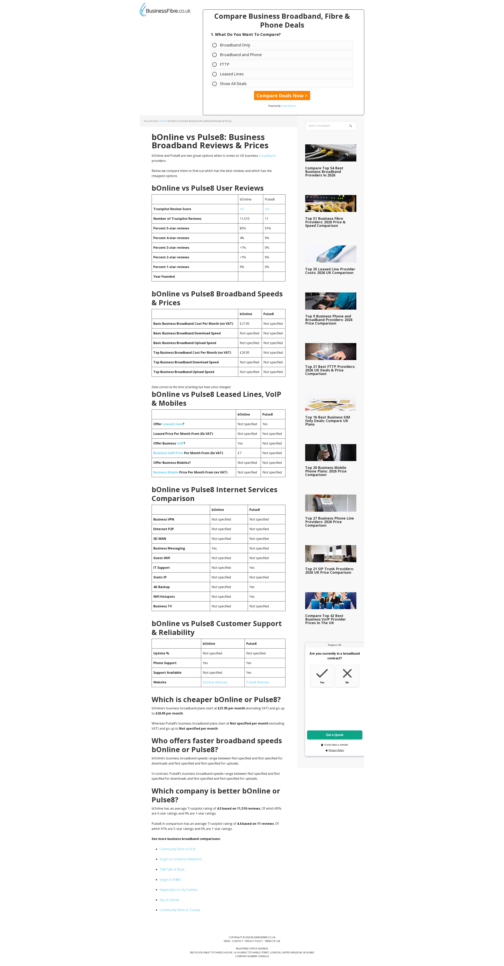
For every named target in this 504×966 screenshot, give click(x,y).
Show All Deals (233, 83)
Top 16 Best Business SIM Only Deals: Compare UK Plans (327, 421)
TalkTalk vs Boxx (171, 869)
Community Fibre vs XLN (177, 849)
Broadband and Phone (241, 54)
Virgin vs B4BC (170, 879)
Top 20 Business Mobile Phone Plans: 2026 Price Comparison (325, 471)
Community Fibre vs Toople (179, 910)
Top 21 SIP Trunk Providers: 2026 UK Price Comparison (329, 570)
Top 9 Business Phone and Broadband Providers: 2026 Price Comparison (328, 320)
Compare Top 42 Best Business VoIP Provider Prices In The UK (325, 619)
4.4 (267, 209)
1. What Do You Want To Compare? (246, 34)
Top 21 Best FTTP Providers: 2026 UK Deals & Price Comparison (330, 370)
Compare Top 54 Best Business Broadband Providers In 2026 (324, 171)
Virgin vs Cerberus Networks (180, 859)
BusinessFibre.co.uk (165, 10)
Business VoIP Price (168, 453)
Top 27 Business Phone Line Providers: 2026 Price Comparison (329, 522)
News (227, 941)
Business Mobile (166, 472)
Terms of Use (272, 941)
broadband (267, 155)
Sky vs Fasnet (169, 900)
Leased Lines (232, 74)
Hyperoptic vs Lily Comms (178, 889)
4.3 (242, 209)
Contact (237, 941)
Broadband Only (235, 45)
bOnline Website (215, 682)
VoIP (180, 443)
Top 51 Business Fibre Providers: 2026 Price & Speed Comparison (325, 222)
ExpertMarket (288, 106)
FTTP (224, 64)
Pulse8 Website (257, 682)
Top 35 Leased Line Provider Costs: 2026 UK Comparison (330, 271)
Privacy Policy (254, 941)
